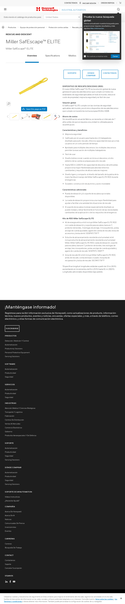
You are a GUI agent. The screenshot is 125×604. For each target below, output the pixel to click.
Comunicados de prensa (15, 523)
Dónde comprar (91, 74)
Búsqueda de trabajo (13, 548)
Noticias (8, 519)
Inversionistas (10, 527)
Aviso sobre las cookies (104, 599)
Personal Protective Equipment (17, 352)
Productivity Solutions (13, 348)
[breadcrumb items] (3, 27)
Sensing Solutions (12, 356)
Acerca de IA (10, 515)
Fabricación (9, 416)
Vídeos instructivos (12, 497)
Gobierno (8, 431)
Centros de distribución (14, 420)
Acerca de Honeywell (13, 511)
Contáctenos (10, 560)
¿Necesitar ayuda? (12, 501)
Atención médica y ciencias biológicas (20, 408)
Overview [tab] (32, 55)
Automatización (11, 345)
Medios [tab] (72, 55)
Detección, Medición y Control (17, 341)
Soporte (72, 73)
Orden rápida (107, 3)
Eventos (8, 531)
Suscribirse (12, 328)
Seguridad (9, 377)
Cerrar (115, 56)
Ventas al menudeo (12, 424)
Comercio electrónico (13, 428)
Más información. (97, 28)
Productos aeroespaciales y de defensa (20, 435)
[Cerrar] (121, 598)
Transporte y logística (13, 412)
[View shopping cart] (120, 3)
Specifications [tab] (52, 55)
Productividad (10, 373)
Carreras (8, 544)
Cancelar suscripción (13, 568)
